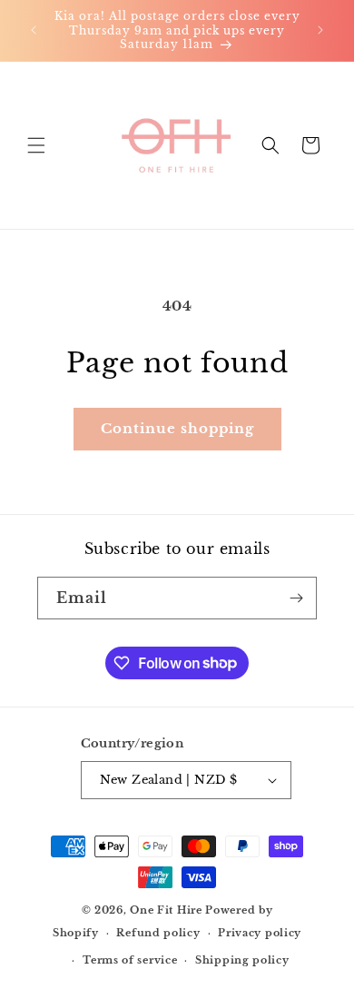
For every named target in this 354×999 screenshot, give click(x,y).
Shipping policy (242, 960)
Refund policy (158, 932)
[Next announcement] (320, 30)
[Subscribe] (296, 598)
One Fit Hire (166, 910)
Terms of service (130, 960)
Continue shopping (177, 428)
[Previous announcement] (34, 30)
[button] (36, 145)
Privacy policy (259, 932)
